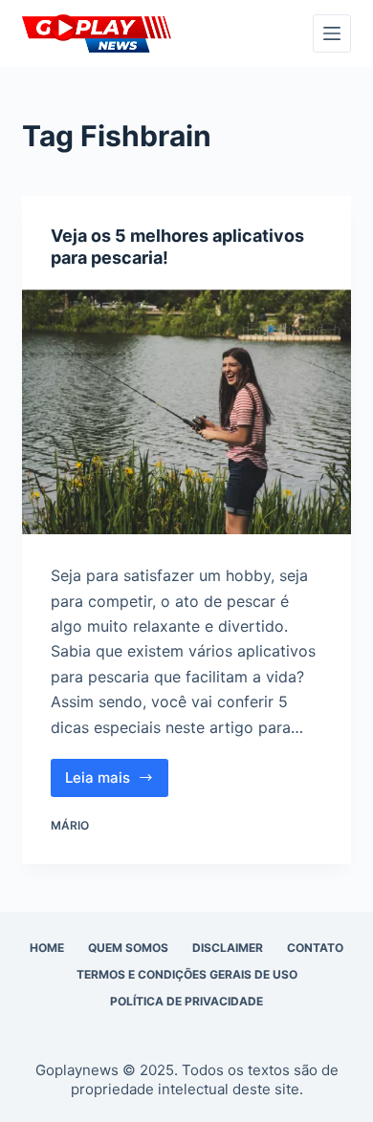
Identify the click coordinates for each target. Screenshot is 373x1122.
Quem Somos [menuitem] (128, 947)
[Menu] (332, 33)
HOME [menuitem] (47, 947)
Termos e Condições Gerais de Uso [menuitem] (187, 974)
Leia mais (116, 782)
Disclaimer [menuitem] (227, 947)
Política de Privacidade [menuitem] (186, 1001)
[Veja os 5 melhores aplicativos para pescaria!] (186, 411)
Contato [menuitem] (315, 947)
